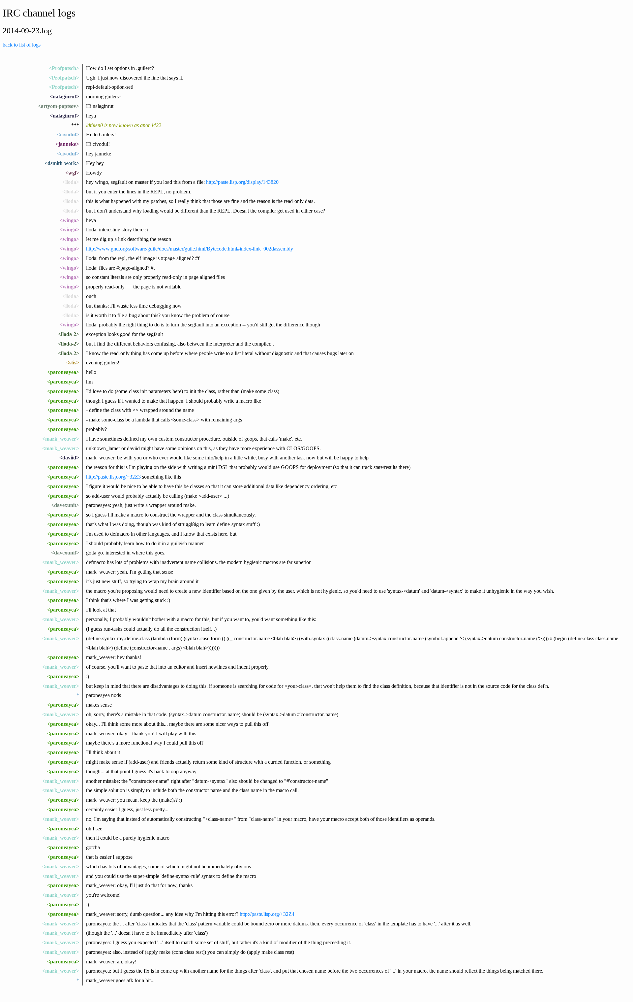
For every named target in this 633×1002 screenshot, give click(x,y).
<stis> (72, 362)
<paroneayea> (63, 372)
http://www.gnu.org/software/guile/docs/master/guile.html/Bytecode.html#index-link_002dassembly (189, 248)
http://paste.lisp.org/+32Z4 (267, 914)
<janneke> (67, 144)
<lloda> (70, 182)
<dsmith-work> (62, 163)
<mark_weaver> (60, 439)
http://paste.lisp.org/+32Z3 (113, 477)
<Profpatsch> (64, 68)
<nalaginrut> (64, 96)
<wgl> (72, 173)
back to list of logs (22, 45)
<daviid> (69, 457)
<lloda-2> (68, 334)
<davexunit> (65, 505)
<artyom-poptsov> (58, 106)
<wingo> (69, 220)
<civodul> (68, 134)
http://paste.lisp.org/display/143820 (242, 182)
